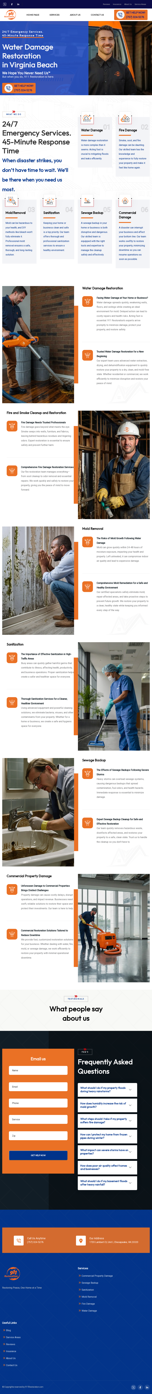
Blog (8, 1330)
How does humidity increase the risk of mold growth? (103, 1105)
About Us (128, 4)
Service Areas (140, 4)
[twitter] (5, 4)
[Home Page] (12, 1273)
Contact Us (97, 14)
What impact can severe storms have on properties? (104, 1151)
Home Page (32, 14)
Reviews (106, 4)
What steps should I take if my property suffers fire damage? (103, 1120)
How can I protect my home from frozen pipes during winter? (103, 1136)
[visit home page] (10, 14)
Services (55, 14)
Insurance (117, 4)
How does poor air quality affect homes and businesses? (103, 1167)
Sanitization (51, 213)
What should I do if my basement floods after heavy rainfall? (103, 1182)
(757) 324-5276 (35, 1242)
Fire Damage (128, 130)
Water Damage (92, 130)
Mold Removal (15, 213)
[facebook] (12, 4)
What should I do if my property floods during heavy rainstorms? (103, 1089)
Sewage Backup (92, 213)
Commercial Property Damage (97, 1275)
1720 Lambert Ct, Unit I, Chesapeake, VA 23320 (113, 1242)
